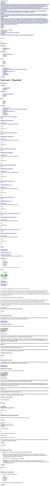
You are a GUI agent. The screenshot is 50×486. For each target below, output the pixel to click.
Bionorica (12, 19)
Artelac (21, 18)
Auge (19, 4)
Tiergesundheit (32, 8)
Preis (7, 34)
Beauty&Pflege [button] (3, 9)
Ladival (7, 21)
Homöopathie (36, 5)
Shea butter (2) (6, 74)
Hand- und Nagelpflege (23, 10)
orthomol (2, 23)
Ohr (41, 7)
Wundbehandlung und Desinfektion (42, 8)
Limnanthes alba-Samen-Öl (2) (9, 71)
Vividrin (2, 24)
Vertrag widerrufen (3, 308)
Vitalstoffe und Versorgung (32, 15)
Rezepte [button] (2, 25)
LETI (18, 21)
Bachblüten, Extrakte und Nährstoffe (40, 14)
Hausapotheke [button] (3, 3)
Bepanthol (45, 18)
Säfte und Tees (13, 15)
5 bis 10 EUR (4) (6, 48)
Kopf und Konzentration (43, 6)
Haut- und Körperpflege (33, 10)
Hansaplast (22, 20)
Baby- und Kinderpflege (5, 10)
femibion (9, 20)
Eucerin (5, 20)
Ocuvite (46, 21)
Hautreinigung (40, 10)
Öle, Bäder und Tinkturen (24, 12)
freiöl (15, 20)
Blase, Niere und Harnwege (26, 4)
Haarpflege (16, 10)
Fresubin (18, 20)
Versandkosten (10, 288)
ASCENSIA (25, 18)
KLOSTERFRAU (44, 20)
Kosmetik (2, 12)
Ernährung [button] (2, 13)
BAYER (36, 18)
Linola (21, 21)
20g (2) (4, 62)
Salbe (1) (4, 56)
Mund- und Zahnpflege (14, 12)
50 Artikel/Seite (10, 32)
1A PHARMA (3, 18)
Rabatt (32, 34)
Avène (33, 18)
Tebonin (29, 23)
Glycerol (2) (5, 70)
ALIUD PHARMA (16, 18)
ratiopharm (22, 23)
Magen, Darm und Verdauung (13, 7)
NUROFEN (42, 21)
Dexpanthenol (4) (6, 68)
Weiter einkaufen (4, 407)
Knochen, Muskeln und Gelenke (14, 6)
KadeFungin (38, 20)
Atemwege (16, 4)
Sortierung (3, 33)
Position (29, 34)
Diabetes (33, 4)
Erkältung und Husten (4, 5)
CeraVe (15, 19)
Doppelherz (44, 19)
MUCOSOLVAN (32, 21)
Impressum (20, 308)
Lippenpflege (7, 12)
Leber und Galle (3, 7)
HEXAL (26, 20)
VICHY (45, 23)
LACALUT (2, 21)
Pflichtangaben (3, 406)
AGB (8, 308)
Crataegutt (26, 19)
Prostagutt (10, 23)
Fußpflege (12, 10)
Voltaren (9, 24)
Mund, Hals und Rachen (35, 7)
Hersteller (22, 34)
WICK (16, 24)
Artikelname (12, 34)
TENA (32, 23)
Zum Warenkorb (11, 407)
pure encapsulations (16, 23)
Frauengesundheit (12, 5)
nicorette (38, 21)
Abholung (5, 272)
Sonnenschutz (32, 12)
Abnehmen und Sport (4, 14)
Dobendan (39, 19)
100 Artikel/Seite (16, 32)
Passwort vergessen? (9, 424)
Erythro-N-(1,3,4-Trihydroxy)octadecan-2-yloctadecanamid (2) (15, 69)
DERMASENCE (31, 19)
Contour (22, 19)
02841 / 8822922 (4, 250)
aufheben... (5, 49)
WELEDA (13, 24)
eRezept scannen (3, 320)
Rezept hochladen (8, 352)
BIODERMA (3, 19)
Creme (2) (5, 55)
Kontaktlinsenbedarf (34, 6)
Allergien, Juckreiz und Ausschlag (7, 4)
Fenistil (12, 20)
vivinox (5, 24)
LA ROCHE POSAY (13, 21)
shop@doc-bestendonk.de (6, 252)
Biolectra (8, 19)
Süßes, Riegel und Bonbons (21, 15)
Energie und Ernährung (5, 15)
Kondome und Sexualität (25, 6)
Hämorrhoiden (19, 5)
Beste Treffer (3, 34)
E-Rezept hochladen (9, 397)
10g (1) (4, 61)
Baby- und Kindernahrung (27, 14)
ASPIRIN (30, 18)
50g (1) (4, 63)
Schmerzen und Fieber (18, 8)
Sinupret (26, 23)
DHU (36, 19)
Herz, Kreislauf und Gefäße (27, 5)
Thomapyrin (41, 23)
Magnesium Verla (25, 21)
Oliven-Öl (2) (5, 73)
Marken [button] (1, 17)
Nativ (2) (4, 72)
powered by (2, 307)
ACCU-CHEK (9, 18)
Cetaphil (18, 19)
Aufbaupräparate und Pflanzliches (15, 14)
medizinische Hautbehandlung (25, 7)
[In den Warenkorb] (0, 180)
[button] (2, 2)
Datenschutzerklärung (13, 308)
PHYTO (6, 23)
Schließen (3, 76)
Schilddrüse (11, 8)
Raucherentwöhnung (4, 8)
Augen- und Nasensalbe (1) (8, 54)
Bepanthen (40, 18)
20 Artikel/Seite (3, 31)
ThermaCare (36, 23)
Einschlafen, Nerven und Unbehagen (42, 4)
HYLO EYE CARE (32, 20)
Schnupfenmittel (25, 8)
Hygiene (45, 10)
